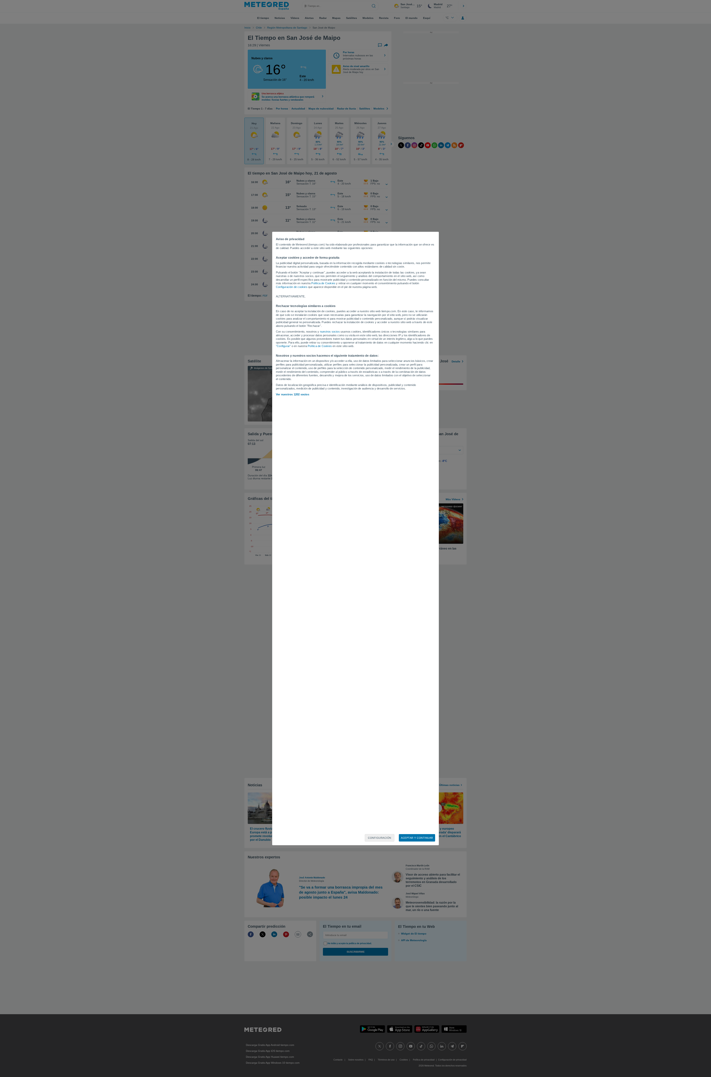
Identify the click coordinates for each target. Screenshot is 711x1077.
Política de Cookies (323, 283)
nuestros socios (330, 331)
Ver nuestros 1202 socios (292, 394)
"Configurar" (283, 346)
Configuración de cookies (291, 286)
